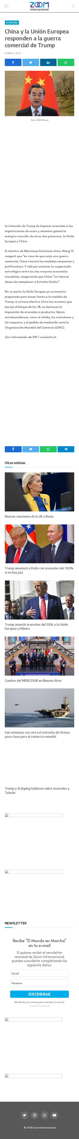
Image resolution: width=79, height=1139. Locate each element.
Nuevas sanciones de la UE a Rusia (29, 516)
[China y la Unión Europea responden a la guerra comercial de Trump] (39, 93)
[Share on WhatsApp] (66, 62)
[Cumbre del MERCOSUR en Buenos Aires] (39, 656)
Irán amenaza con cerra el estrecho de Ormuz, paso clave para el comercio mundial (37, 735)
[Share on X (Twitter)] (30, 62)
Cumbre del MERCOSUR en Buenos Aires (33, 680)
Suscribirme (39, 994)
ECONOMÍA (11, 22)
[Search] (73, 6)
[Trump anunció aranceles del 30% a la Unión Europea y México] (39, 600)
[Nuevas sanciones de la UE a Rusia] (39, 491)
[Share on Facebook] (13, 62)
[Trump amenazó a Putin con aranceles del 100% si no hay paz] (39, 543)
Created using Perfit (40, 1005)
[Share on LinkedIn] (48, 62)
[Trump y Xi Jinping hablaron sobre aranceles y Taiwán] (39, 764)
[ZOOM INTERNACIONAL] (40, 6)
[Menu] (6, 6)
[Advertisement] (39, 173)
